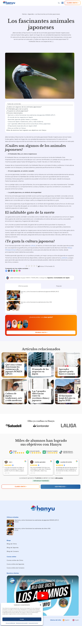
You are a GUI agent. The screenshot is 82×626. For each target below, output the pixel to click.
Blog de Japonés (12, 547)
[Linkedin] (12, 271)
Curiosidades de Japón (62, 278)
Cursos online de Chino (15, 560)
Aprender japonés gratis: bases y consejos (22, 119)
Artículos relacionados (14, 113)
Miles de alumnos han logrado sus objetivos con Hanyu (26, 130)
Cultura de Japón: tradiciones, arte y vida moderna (25, 121)
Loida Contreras (15, 278)
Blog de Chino (12, 544)
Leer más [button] (11, 473)
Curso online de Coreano (15, 568)
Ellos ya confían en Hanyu (17, 128)
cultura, (33, 245)
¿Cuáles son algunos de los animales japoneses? (24, 107)
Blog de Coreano (13, 551)
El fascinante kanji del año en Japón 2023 (22, 126)
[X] (9, 271)
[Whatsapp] (17, 271)
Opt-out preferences (10, 623)
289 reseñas (59, 478)
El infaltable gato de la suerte (17, 109)
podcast (64, 258)
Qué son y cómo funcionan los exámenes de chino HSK (36, 302)
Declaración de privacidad (22, 623)
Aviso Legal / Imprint (33, 623)
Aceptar (22, 619)
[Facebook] (6, 271)
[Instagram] (19, 271)
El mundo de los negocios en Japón (20, 117)
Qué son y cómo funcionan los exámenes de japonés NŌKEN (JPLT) (31, 115)
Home (24, 14)
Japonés (31, 14)
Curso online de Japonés (15, 564)
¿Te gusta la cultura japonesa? (17, 111)
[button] (40, 605)
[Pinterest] (14, 271)
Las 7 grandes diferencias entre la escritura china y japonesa (29, 124)
